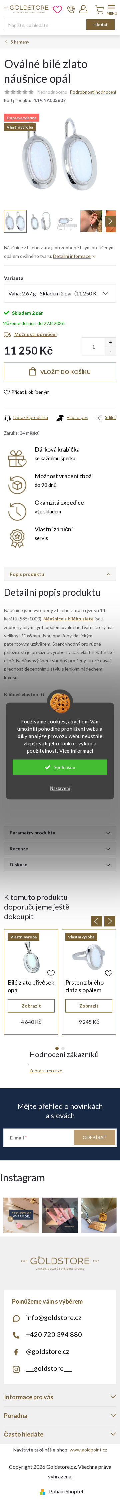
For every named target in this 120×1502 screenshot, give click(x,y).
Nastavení (60, 788)
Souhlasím (64, 767)
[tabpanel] (31, 982)
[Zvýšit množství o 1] (110, 342)
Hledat (100, 24)
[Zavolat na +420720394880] (71, 9)
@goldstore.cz (47, 1351)
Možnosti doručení (35, 334)
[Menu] (111, 9)
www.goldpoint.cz (88, 1449)
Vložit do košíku (65, 372)
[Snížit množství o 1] (110, 351)
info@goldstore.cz (54, 1317)
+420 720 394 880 (54, 1334)
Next (109, 921)
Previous (96, 921)
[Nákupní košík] (98, 10)
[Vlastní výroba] (31, 957)
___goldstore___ (49, 1368)
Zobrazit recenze (45, 1070)
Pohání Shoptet (66, 1491)
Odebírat (95, 1137)
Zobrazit (31, 1006)
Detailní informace (72, 256)
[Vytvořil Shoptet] (44, 1491)
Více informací (76, 751)
